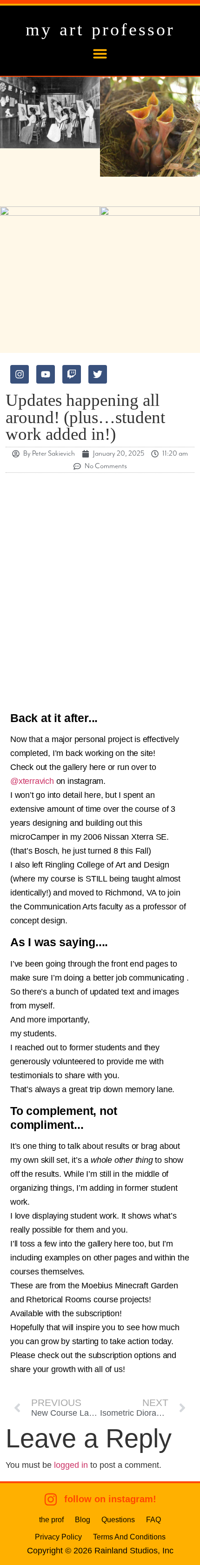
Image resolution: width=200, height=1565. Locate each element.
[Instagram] (19, 374)
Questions (118, 1519)
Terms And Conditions (129, 1536)
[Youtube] (45, 374)
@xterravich (32, 781)
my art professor (100, 29)
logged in (71, 1465)
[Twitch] (71, 374)
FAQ (153, 1519)
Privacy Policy (58, 1536)
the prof (51, 1519)
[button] (100, 53)
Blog (82, 1519)
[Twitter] (97, 374)
